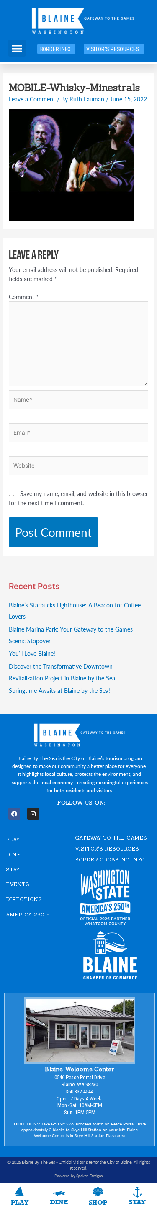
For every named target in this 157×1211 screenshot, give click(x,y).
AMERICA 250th (27, 914)
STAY (13, 869)
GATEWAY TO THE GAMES (111, 838)
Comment (24, 297)
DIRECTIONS (24, 899)
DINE (13, 854)
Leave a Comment (32, 99)
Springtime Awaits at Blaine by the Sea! (59, 691)
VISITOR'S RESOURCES (107, 849)
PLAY (13, 839)
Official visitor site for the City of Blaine (95, 1162)
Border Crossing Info (110, 859)
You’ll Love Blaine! (32, 653)
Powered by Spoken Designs (78, 1175)
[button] (17, 48)
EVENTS (17, 884)
